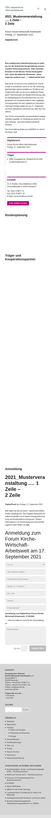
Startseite (10, 721)
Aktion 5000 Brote (14, 786)
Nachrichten (11, 724)
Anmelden (37, 648)
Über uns (10, 745)
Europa (13, 736)
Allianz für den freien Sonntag (18, 789)
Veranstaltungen (13, 739)
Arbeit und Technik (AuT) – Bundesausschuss (24, 775)
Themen (10, 728)
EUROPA (10, 783)
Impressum (11, 755)
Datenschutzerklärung (15, 758)
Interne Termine (13, 752)
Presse (9, 749)
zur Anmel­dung (18, 203)
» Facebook (9, 695)
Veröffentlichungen (14, 742)
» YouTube (9, 698)
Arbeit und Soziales (18, 730)
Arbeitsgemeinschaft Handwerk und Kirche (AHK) (26, 798)
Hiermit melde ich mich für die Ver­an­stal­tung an (24, 622)
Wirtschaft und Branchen (20, 733)
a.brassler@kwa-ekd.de (23, 196)
